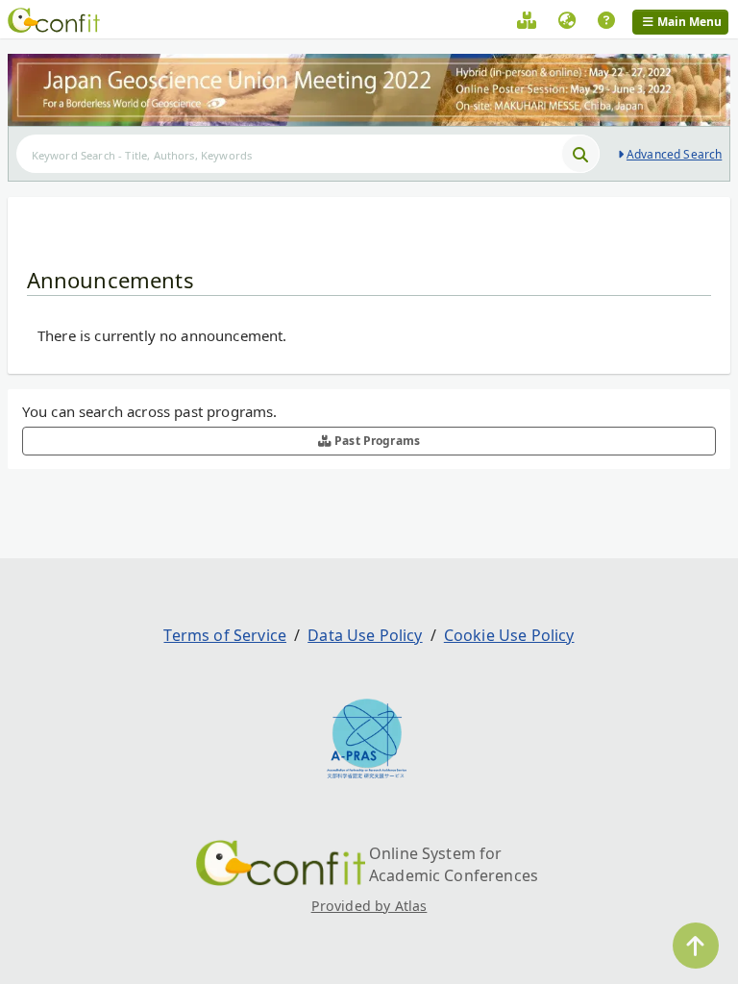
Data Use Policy (365, 635)
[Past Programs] (526, 23)
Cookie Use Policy (509, 635)
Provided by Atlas (369, 906)
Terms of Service (224, 635)
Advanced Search (674, 154)
